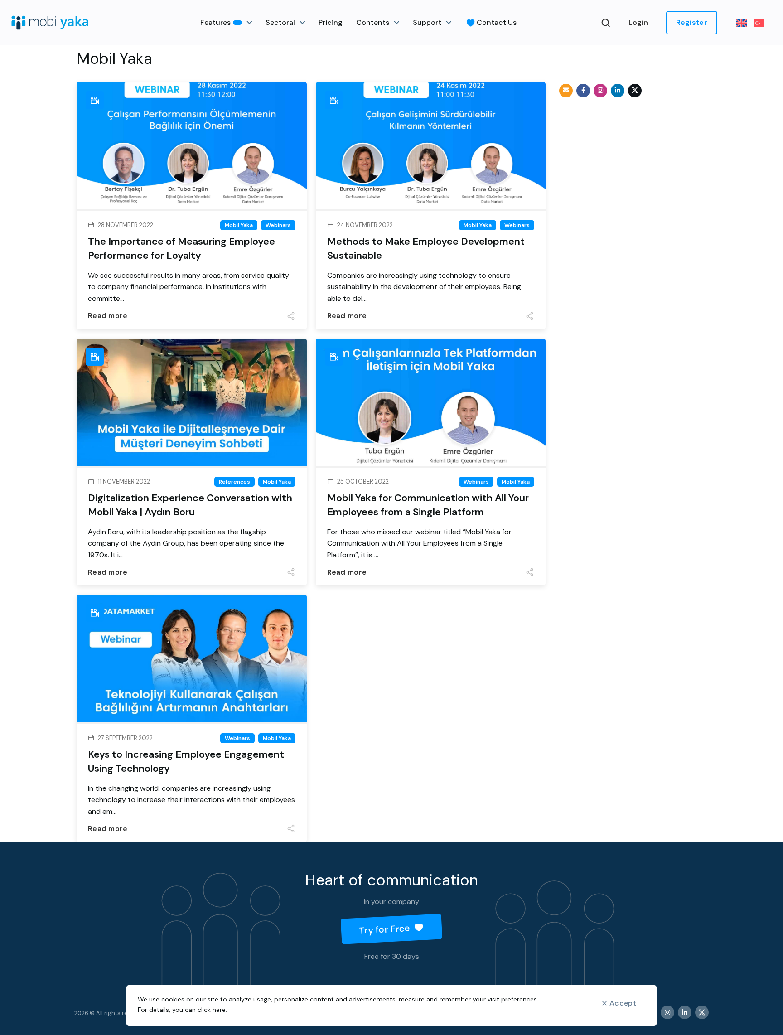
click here (212, 1010)
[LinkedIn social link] (617, 90)
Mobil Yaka (239, 225)
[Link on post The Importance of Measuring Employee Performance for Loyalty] (192, 146)
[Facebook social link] (583, 90)
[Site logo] (49, 23)
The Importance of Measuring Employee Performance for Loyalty (181, 248)
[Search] (605, 23)
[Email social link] (566, 90)
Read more (108, 315)
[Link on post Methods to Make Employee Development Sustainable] (431, 146)
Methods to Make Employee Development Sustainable (426, 248)
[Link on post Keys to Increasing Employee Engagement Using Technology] (192, 659)
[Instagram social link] (600, 90)
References (234, 481)
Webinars (278, 225)
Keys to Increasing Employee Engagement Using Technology (186, 761)
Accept (622, 1003)
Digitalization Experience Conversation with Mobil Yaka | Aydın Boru (190, 504)
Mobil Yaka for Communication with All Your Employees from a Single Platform (428, 504)
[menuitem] (745, 23)
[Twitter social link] (635, 90)
